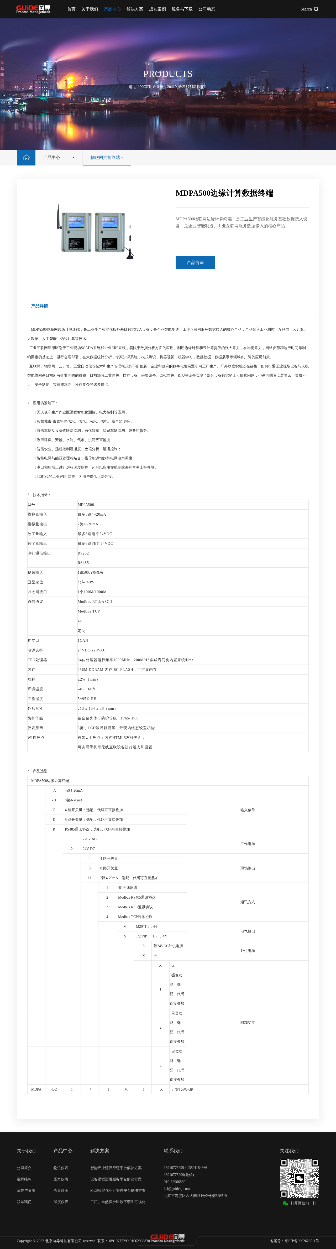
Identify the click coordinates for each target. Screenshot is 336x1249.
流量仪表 (61, 1191)
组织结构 (24, 1179)
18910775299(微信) (179, 1175)
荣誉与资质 (26, 1191)
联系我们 (24, 1202)
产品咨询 (195, 262)
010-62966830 (174, 1182)
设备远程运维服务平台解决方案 (116, 1179)
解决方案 (135, 9)
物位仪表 (61, 1168)
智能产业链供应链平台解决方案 (116, 1168)
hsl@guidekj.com (177, 1189)
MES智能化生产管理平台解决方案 (118, 1191)
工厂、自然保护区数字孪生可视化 (117, 1202)
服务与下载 (182, 9)
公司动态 (206, 9)
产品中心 (112, 9)
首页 (71, 9)
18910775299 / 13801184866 (185, 1168)
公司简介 (24, 1168)
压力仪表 (61, 1179)
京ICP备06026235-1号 (302, 1241)
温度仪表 (61, 1202)
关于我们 (89, 9)
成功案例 (157, 9)
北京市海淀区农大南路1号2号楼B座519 (195, 1196)
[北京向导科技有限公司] (33, 9)
